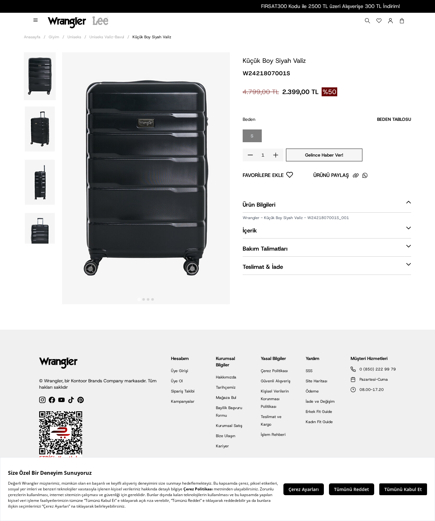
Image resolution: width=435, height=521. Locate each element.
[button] (40, 75)
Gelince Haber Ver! (324, 155)
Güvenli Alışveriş (275, 381)
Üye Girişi (179, 370)
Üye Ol (177, 381)
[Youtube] (61, 401)
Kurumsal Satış (229, 425)
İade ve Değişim (320, 401)
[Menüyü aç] (36, 20)
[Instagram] (42, 401)
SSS (309, 370)
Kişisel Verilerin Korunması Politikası (275, 399)
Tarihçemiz (226, 387)
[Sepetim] (401, 20)
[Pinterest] (80, 401)
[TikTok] (71, 401)
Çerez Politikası (274, 370)
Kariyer (222, 446)
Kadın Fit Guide (319, 421)
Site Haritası (316, 381)
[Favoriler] (379, 20)
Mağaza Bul (226, 397)
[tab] (139, 299)
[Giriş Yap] (390, 21)
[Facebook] (52, 401)
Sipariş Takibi (183, 391)
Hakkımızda (226, 377)
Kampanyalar (183, 401)
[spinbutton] (263, 155)
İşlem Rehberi (273, 434)
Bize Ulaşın (225, 435)
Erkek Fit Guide (319, 411)
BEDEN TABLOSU (394, 119)
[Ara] (367, 20)
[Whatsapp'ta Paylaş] (364, 175)
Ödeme (312, 391)
